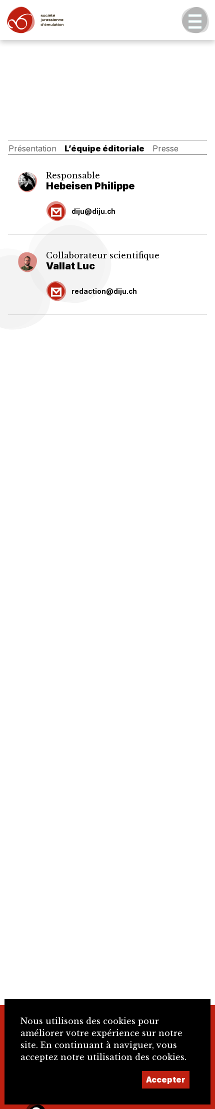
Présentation (32, 148)
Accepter (166, 1080)
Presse (165, 148)
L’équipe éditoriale (104, 148)
